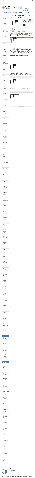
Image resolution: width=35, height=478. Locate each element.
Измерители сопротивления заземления (5, 104)
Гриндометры (5, 73)
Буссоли (4, 43)
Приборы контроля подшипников (5, 237)
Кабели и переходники (4, 435)
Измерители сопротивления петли (5, 108)
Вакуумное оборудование (5, 405)
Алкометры (4, 28)
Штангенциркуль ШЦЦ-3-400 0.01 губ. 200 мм (18, 72)
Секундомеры (5, 266)
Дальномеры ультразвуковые (5, 78)
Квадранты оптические (4, 120)
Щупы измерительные (5, 386)
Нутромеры (4, 198)
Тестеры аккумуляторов (5, 457)
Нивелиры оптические (4, 189)
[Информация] (28, 0)
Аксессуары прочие (4, 26)
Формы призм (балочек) (5, 323)
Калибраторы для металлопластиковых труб (6, 438)
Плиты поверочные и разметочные (5, 227)
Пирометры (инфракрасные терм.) (5, 220)
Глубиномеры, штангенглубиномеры (6, 67)
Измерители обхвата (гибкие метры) (5, 428)
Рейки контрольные (4, 256)
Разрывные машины (4, 250)
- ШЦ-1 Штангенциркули (5, 338)
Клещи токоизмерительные (5, 123)
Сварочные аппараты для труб (5, 453)
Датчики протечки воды (5, 414)
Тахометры (4, 284)
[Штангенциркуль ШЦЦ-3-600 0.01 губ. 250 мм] (16, 23)
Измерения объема (4, 94)
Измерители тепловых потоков (5, 111)
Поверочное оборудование (5, 232)
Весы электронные (5, 45)
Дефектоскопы (5, 83)
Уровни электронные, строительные (5, 318)
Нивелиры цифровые (4, 195)
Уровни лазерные (5, 463)
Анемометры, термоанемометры (5, 31)
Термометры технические (4, 294)
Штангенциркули (5, 335)
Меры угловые (5, 170)
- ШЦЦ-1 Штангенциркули (5, 357)
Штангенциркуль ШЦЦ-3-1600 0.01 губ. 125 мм (18, 87)
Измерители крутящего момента (4, 425)
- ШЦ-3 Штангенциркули (5, 343)
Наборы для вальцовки (4, 444)
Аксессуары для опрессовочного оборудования (5, 401)
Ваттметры (4, 407)
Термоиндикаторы (5, 291)
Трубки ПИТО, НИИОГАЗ (5, 305)
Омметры (4, 446)
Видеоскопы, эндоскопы (4, 49)
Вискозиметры (5, 53)
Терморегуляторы (5, 455)
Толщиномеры (5, 298)
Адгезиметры (4, 21)
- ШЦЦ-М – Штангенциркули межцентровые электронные (5, 370)
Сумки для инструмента (4, 281)
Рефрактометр (5, 259)
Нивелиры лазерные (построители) (5, 186)
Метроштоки (4, 176)
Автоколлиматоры (5, 16)
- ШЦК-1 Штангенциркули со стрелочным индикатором (5, 346)
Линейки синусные (5, 146)
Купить (31, 19)
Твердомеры (4, 286)
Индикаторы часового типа (5, 113)
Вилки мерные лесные (5, 51)
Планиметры (4, 222)
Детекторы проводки (4, 81)
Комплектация (23, 31)
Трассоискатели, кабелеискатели (5, 302)
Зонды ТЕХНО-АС (5, 420)
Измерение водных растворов (5, 91)
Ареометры (4, 34)
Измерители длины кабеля (5, 99)
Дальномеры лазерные (4, 76)
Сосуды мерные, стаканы (5, 275)
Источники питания (4, 116)
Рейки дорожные (5, 253)
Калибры (4, 118)
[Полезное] (26, 0)
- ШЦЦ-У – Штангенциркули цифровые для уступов (5, 379)
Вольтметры (4, 409)
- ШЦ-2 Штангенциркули (5, 340)
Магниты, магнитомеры (5, 157)
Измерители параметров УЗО (5, 101)
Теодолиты (4, 288)
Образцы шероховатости (5, 205)
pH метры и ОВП (5, 14)
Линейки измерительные (5, 142)
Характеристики (17, 31)
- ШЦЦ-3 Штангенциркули (5, 362)
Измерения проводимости (5, 96)
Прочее (4, 395)
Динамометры (5, 84)
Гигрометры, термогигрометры (5, 63)
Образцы (4, 202)
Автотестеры (4, 18)
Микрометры (4, 177)
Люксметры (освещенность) (5, 152)
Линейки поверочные (4, 144)
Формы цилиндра (5, 325)
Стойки (4, 278)
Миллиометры (5, 442)
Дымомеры (4, 86)
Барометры (4, 38)
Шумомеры (4, 383)
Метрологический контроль (5, 174)
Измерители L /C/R (5, 422)
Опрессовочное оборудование (5, 449)
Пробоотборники (5, 240)
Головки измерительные (5, 70)
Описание (12, 31)
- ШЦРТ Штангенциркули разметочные (5, 353)
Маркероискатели (5, 440)
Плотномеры (4, 229)
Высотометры (5, 57)
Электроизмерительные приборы (6, 392)
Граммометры (5, 71)
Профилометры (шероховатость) (5, 247)
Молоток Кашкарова (4, 182)
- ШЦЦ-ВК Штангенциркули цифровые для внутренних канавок (5, 366)
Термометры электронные (4, 296)
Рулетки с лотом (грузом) (5, 264)
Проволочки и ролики (5, 243)
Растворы (4, 450)
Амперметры (4, 403)
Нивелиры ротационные (5, 192)
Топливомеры (5, 300)
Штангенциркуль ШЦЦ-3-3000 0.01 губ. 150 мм (18, 101)
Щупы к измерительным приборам (5, 389)
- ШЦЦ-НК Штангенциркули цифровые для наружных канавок (5, 374)
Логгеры (4, 148)
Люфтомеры (4, 154)
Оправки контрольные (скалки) (4, 210)
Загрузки (27, 31)
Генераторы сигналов (4, 412)
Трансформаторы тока (5, 460)
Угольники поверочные (4, 313)
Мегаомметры (5, 160)
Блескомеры (4, 41)
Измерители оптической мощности (4, 432)
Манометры (4, 158)
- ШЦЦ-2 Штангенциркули (5, 359)
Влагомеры (4, 55)
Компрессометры (5, 132)
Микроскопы (4, 179)
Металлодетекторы (5, 171)
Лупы (3, 150)
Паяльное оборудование (5, 215)
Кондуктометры (5, 133)
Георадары (4, 60)
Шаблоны (4, 328)
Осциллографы (5, 213)
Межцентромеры (5, 162)
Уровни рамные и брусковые (5, 315)
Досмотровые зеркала (5, 417)
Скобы (4, 272)
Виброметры (4, 46)
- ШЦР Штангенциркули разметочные (5, 350)
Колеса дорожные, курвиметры (5, 128)
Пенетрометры (5, 217)
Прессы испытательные (5, 234)
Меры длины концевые (4, 166)
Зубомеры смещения (4, 89)
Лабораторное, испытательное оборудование (5, 136)
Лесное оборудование (5, 139)
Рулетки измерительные (5, 262)
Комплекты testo (5, 130)
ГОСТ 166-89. (30, 35)
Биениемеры (4, 39)
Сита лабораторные (5, 269)
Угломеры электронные (4, 310)
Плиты (4, 224)
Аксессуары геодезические (5, 24)
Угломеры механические (5, 307)
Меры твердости (5, 168)
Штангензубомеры (5, 332)
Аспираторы (4, 36)
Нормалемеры (5, 196)
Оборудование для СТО (5, 201)
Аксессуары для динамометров (5, 398)
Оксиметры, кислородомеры (5, 207)
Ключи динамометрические (6, 126)
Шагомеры (4, 330)
